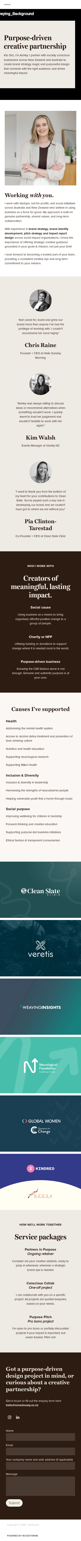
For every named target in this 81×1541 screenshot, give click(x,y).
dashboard (33, 1524)
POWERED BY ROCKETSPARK (22, 1535)
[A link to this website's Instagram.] (9, 1417)
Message (11, 1473)
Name (10, 1430)
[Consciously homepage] (40, 4)
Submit (14, 1503)
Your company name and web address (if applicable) (39, 1459)
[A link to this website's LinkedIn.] (17, 1417)
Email (9, 1445)
